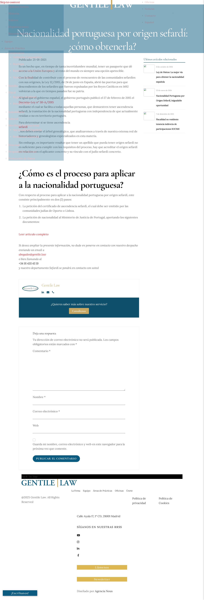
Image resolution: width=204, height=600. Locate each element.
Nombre (39, 397)
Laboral (13, 118)
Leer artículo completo (34, 234)
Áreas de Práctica (14, 48)
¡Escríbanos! (20, 593)
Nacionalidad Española (27, 130)
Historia (13, 13)
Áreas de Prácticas (102, 490)
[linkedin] (78, 548)
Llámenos (102, 567)
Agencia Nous (104, 591)
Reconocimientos (19, 33)
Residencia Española (26, 136)
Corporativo (16, 52)
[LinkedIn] (43, 292)
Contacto (150, 15)
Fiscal (12, 92)
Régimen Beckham (25, 97)
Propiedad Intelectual (22, 151)
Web (36, 425)
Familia (12, 85)
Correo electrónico (46, 411)
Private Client (22, 103)
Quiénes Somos (18, 6)
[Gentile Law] (49, 486)
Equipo (8, 41)
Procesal (13, 145)
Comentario (41, 351)
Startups (18, 64)
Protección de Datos (21, 158)
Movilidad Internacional (23, 125)
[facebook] (78, 555)
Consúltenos (79, 311)
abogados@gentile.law (32, 254)
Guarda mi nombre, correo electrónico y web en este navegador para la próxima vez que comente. (79, 446)
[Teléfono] (53, 292)
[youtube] (78, 535)
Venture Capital (23, 77)
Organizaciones (18, 26)
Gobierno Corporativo (27, 57)
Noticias (149, 8)
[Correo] (48, 292)
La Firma (9, 2)
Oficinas (149, 2)
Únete (129, 490)
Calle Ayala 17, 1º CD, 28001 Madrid (98, 516)
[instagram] (78, 541)
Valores (13, 20)
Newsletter (102, 579)
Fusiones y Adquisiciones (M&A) (33, 70)
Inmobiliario (16, 112)
